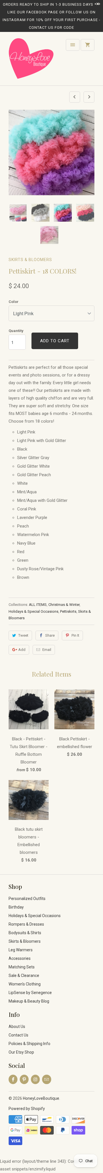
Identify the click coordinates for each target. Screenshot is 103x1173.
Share (50, 635)
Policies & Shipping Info (29, 1043)
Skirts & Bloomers (30, 259)
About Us (17, 1026)
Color (14, 302)
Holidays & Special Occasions (33, 611)
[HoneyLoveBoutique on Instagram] (35, 1079)
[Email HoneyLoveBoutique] (46, 1079)
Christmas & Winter (64, 604)
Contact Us (18, 1035)
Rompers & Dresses (26, 924)
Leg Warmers (21, 950)
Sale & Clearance (24, 975)
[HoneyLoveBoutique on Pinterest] (24, 1079)
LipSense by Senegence (30, 992)
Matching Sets (22, 967)
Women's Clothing (25, 984)
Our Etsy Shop (21, 1052)
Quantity (16, 331)
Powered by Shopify (27, 1108)
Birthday (16, 907)
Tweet (23, 635)
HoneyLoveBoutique (41, 1098)
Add (21, 649)
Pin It (75, 635)
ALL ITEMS (38, 604)
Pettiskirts (68, 611)
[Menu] (73, 45)
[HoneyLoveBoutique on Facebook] (13, 1079)
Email (46, 649)
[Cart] (87, 45)
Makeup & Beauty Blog (29, 1001)
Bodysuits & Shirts (25, 932)
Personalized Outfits (27, 898)
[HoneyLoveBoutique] (31, 60)
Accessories (20, 958)
